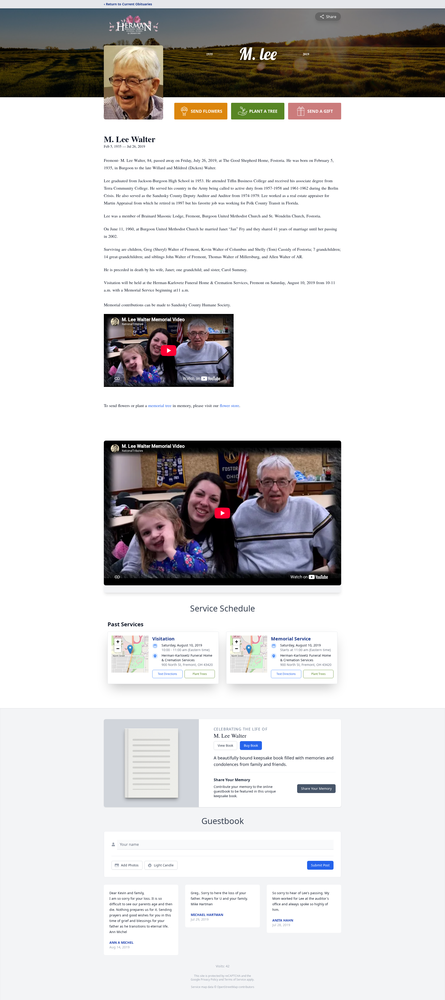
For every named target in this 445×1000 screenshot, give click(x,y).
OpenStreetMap (227, 987)
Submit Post (320, 865)
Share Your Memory (316, 788)
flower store (229, 405)
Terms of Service (235, 979)
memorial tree (160, 405)
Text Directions (167, 674)
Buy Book (251, 745)
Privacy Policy (209, 979)
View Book (225, 745)
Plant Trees (200, 674)
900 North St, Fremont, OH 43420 (187, 664)
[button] (130, 649)
